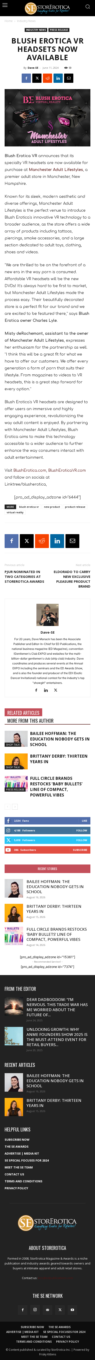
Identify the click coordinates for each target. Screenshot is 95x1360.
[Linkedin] (58, 78)
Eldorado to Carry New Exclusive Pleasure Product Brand (72, 579)
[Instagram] (35, 1309)
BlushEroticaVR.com (67, 470)
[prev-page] (7, 807)
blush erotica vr (29, 506)
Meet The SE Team (19, 1167)
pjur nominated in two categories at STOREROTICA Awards (24, 576)
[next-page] (15, 807)
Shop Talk (13, 744)
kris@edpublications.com (55, 1278)
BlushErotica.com (29, 470)
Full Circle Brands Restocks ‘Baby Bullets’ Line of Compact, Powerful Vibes (56, 787)
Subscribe (80, 850)
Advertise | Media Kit (22, 1153)
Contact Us (14, 1174)
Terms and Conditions (23, 1181)
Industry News (26, 21)
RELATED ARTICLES (23, 712)
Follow (81, 830)
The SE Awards (17, 1146)
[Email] (68, 78)
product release (75, 506)
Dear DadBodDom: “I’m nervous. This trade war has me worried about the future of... (57, 1007)
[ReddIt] (47, 78)
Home (9, 21)
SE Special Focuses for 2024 (27, 1160)
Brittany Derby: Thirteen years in (54, 909)
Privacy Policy (16, 1188)
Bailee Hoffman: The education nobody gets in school (60, 739)
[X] (37, 78)
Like (84, 820)
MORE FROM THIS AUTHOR (30, 720)
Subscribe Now (17, 1139)
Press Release (59, 29)
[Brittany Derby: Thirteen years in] (16, 761)
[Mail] (47, 1310)
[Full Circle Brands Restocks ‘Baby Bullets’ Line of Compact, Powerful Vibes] (16, 784)
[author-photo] (47, 626)
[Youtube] (72, 1310)
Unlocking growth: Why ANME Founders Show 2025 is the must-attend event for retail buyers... (57, 1037)
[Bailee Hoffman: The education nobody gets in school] (16, 739)
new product (52, 506)
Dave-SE (33, 67)
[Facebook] (26, 78)
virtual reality (15, 512)
